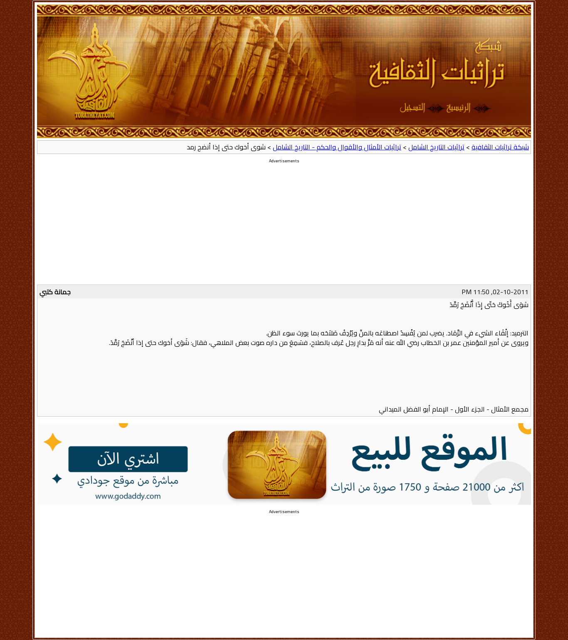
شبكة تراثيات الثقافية (500, 147)
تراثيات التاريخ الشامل (436, 147)
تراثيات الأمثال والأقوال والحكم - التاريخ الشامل (337, 147)
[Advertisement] (284, 226)
